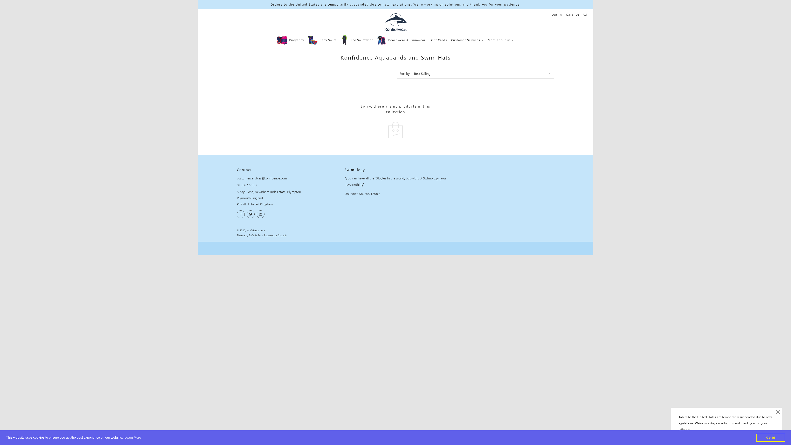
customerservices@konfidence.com (262, 178)
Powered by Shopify (275, 235)
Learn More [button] (132, 437)
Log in (556, 14)
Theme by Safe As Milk (250, 235)
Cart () (572, 14)
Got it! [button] (770, 437)
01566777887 (247, 185)
